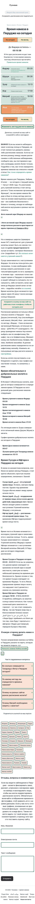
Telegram (23, 19)
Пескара (5, 741)
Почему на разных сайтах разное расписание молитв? (14, 693)
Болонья (5, 728)
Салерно (21, 728)
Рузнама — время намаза (20, 890)
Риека (19, 736)
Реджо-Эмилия (7, 732)
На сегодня (10, 40)
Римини (4, 736)
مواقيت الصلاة (14, 894)
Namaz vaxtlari (7, 771)
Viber (19, 19)
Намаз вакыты (7, 763)
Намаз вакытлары (8, 749)
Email (32, 19)
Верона (4, 745)
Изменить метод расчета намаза (17, 126)
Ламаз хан (26, 767)
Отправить (7, 879)
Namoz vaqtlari (19, 754)
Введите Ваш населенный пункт (17, 12)
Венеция (29, 741)
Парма (17, 732)
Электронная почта (9, 839)
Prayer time (5, 894)
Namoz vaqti (20, 758)
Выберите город (25, 5)
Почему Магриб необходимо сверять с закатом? (14, 704)
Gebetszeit (23, 897)
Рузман (16, 763)
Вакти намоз (13, 745)
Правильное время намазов (17, 62)
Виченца (12, 723)
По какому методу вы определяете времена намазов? (12, 682)
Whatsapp (27, 19)
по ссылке (26, 288)
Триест (24, 732)
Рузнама (13, 5)
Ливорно (20, 741)
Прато (26, 736)
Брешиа (12, 736)
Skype (15, 19)
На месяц (24, 40)
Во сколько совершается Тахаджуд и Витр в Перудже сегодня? (14, 668)
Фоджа (12, 741)
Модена (4, 723)
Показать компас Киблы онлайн (14, 649)
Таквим (24, 763)
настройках (6, 354)
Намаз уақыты (7, 754)
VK (3, 19)
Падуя (30, 723)
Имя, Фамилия (7, 826)
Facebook (7, 19)
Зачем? (17, 102)
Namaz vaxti (6, 767)
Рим (28, 728)
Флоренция (21, 723)
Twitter (11, 19)
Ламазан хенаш (25, 745)
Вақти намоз (16, 767)
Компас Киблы (32, 5)
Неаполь (13, 728)
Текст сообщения (8, 853)
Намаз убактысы (7, 758)
